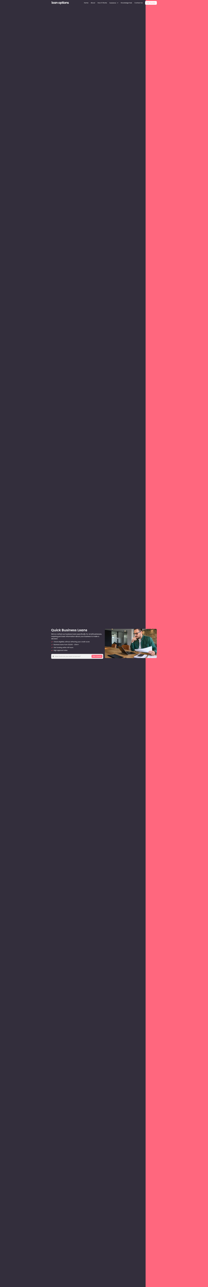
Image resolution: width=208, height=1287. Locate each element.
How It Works (102, 3)
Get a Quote (97, 656)
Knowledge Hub (126, 3)
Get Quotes (151, 3)
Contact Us (138, 3)
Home (86, 3)
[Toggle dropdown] (117, 3)
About (93, 3)
